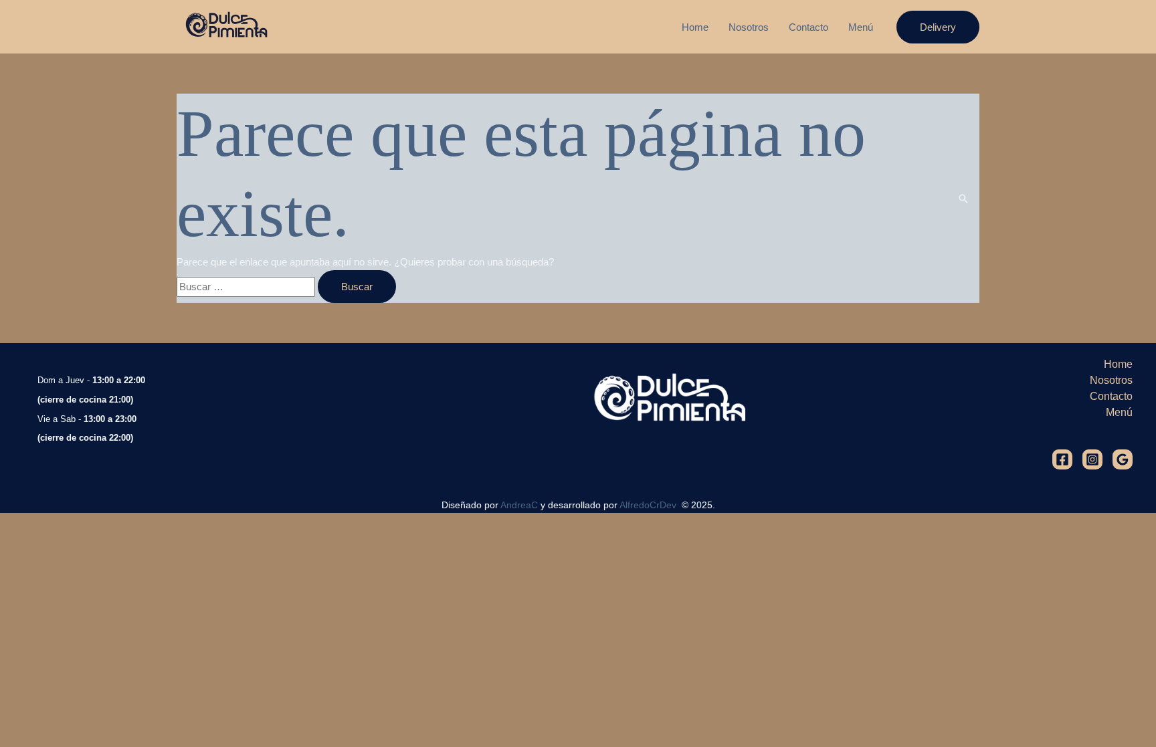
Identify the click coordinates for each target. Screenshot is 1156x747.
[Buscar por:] (247, 286)
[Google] (1123, 459)
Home (695, 27)
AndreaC (519, 505)
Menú (860, 27)
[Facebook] (1062, 459)
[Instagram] (1092, 459)
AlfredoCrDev (649, 505)
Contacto (808, 27)
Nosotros (749, 27)
